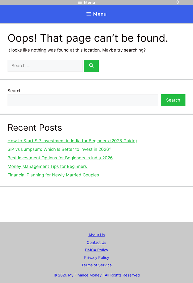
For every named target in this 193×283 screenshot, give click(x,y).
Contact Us (96, 242)
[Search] (91, 66)
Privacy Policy (96, 257)
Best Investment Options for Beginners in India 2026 (60, 157)
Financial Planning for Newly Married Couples (53, 174)
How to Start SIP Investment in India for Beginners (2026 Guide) (72, 140)
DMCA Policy (96, 250)
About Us (96, 234)
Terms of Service (96, 265)
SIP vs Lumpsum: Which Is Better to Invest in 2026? (59, 149)
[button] (178, 2)
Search (15, 90)
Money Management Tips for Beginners (48, 166)
